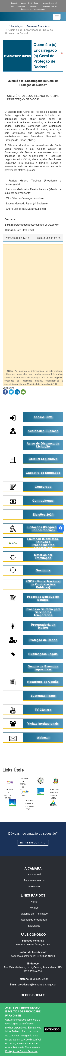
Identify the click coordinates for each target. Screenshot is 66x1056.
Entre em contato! (33, 842)
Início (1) (14, 3)
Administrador (39, 9)
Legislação (17, 26)
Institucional (34, 874)
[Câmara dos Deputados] (40, 789)
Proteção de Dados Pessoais (21, 1051)
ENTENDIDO (52, 1029)
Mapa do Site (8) (50, 6)
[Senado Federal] (12, 800)
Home (34, 901)
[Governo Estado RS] (55, 778)
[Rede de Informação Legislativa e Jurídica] (53, 800)
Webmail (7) (34, 6)
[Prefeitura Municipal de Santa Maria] (10, 781)
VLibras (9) (27, 9)
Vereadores (34, 886)
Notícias (34, 907)
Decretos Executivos (38, 26)
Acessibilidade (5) (49, 3)
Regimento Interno (34, 880)
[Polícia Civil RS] (40, 778)
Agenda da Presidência (34, 919)
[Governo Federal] (25, 789)
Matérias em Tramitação (34, 913)
